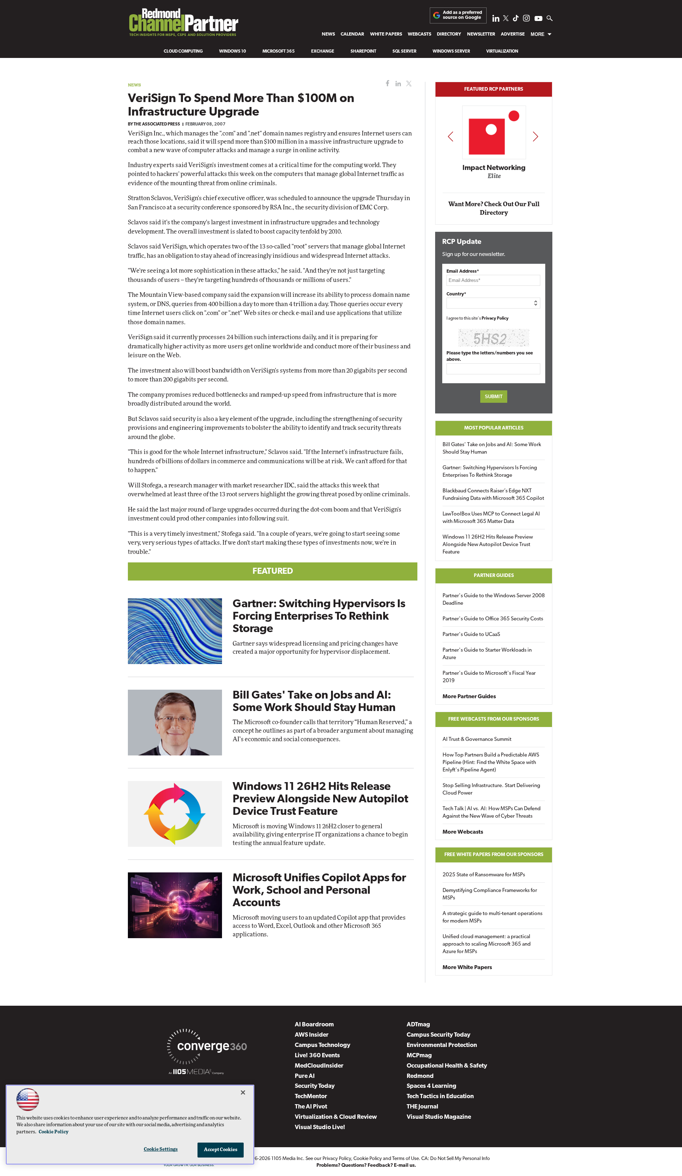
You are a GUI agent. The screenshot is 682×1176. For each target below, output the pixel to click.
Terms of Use (405, 1158)
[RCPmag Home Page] (183, 24)
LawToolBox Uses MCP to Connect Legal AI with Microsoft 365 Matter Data (491, 518)
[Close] (243, 1092)
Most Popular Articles (494, 428)
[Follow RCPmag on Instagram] (526, 20)
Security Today (315, 1086)
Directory (449, 34)
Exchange (322, 51)
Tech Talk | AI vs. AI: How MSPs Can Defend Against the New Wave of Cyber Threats (492, 812)
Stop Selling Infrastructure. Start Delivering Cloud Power (491, 789)
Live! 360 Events (317, 1056)
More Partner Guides (469, 697)
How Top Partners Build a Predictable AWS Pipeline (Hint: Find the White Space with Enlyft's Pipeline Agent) (491, 763)
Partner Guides (494, 575)
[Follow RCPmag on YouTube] (538, 19)
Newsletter (481, 34)
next (535, 136)
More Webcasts (463, 832)
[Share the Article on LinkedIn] (397, 83)
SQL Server (404, 51)
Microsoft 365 (278, 51)
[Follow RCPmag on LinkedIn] (495, 20)
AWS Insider (312, 1035)
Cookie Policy (367, 1158)
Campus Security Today (438, 1035)
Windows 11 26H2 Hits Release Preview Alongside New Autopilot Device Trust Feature (320, 799)
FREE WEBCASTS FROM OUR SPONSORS (493, 719)
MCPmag (419, 1056)
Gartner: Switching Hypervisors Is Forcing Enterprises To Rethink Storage (319, 617)
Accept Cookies (221, 1150)
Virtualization (502, 51)
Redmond (420, 1076)
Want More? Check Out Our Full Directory (494, 208)
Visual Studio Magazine (439, 1117)
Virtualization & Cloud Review (336, 1117)
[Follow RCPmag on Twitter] (506, 19)
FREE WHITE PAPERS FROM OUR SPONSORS (493, 854)
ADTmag (418, 1025)
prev (450, 136)
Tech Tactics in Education (440, 1097)
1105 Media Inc (287, 1158)
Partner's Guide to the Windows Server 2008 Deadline (494, 599)
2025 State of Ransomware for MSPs (484, 875)
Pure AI (305, 1076)
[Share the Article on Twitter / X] (408, 83)
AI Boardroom (314, 1025)
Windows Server (451, 51)
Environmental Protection (442, 1045)
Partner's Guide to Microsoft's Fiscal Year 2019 (489, 677)
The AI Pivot (311, 1107)
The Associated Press (157, 124)
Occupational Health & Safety (447, 1066)
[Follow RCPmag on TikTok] (515, 20)
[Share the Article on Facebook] (386, 83)
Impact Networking (494, 168)
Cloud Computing (183, 51)
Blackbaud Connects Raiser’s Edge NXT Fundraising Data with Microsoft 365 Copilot (493, 494)
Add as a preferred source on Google (462, 15)
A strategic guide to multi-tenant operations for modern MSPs (492, 917)
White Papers (386, 34)
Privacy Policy (495, 318)
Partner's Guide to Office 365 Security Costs (493, 619)
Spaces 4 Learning (431, 1086)
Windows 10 (232, 51)
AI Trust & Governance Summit (477, 739)
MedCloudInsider (319, 1066)
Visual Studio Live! (320, 1127)
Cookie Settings (161, 1149)
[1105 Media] (196, 1073)
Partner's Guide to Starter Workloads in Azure (487, 654)
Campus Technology (322, 1045)
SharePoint (363, 51)
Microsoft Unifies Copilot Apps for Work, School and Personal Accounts (319, 891)
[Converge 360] (207, 1048)
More (538, 34)
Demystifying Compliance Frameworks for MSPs (490, 894)
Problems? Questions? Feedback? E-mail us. (366, 1165)
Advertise (513, 34)
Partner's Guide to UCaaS (471, 634)
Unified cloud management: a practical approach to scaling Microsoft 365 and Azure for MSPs (487, 944)
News (328, 34)
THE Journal (422, 1107)
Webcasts (419, 34)
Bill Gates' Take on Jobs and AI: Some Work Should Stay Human (492, 448)
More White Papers (467, 968)
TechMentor (311, 1097)
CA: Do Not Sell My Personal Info (455, 1158)
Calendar (352, 34)
